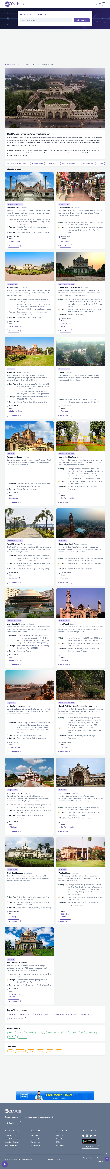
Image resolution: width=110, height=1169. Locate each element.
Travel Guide (16, 64)
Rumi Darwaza (64, 793)
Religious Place (25, 1014)
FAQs (58, 1142)
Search (83, 20)
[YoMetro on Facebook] (83, 1136)
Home (7, 64)
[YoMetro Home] (15, 4)
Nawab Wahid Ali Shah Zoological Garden (75, 706)
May (82, 1033)
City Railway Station (16, 326)
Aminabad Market (37, 163)
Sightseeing (57, 1014)
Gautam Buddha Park (67, 457)
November (91, 1033)
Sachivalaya (13, 498)
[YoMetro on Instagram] (87, 1136)
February (40, 1033)
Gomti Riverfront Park (16, 544)
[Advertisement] (55, 46)
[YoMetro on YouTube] (95, 1136)
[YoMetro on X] (91, 1136)
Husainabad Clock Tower (68, 544)
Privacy (99, 1158)
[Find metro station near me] (99, 4)
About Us (59, 1135)
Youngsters (20, 1051)
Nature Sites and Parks (16, 1018)
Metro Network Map (12, 1139)
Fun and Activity (70, 1014)
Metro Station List (11, 1145)
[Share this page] (107, 1154)
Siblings (30, 1051)
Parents (40, 1051)
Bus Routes (34, 1135)
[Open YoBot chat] (5, 1164)
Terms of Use (87, 1158)
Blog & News (60, 1145)
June (65, 1033)
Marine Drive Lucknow (16, 706)
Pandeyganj (65, 241)
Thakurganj (65, 411)
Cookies (101, 1161)
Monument (12, 1014)
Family (59, 1051)
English (11, 1123)
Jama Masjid (63, 624)
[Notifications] (95, 4)
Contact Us (60, 1139)
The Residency (64, 873)
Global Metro (35, 1145)
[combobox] (46, 20)
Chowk (101, 163)
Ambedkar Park (22, 163)
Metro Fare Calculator (12, 1142)
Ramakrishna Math (14, 793)
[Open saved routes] (107, 1159)
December (29, 1033)
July (58, 1033)
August (19, 1033)
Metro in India (35, 1142)
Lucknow (27, 64)
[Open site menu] (103, 4)
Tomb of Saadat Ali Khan (17, 963)
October (12, 1037)
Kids (10, 1051)
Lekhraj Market (14, 241)
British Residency (88, 163)
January (50, 1033)
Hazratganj (64, 747)
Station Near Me (10, 1135)
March (74, 1033)
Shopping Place (85, 1014)
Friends (49, 1051)
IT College (13, 827)
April (10, 1033)
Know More (13, 246)
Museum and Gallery (42, 1014)
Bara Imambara (52, 163)
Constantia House (14, 457)
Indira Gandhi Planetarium (17, 624)
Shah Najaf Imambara (15, 873)
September (22, 1037)
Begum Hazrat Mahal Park (70, 163)
